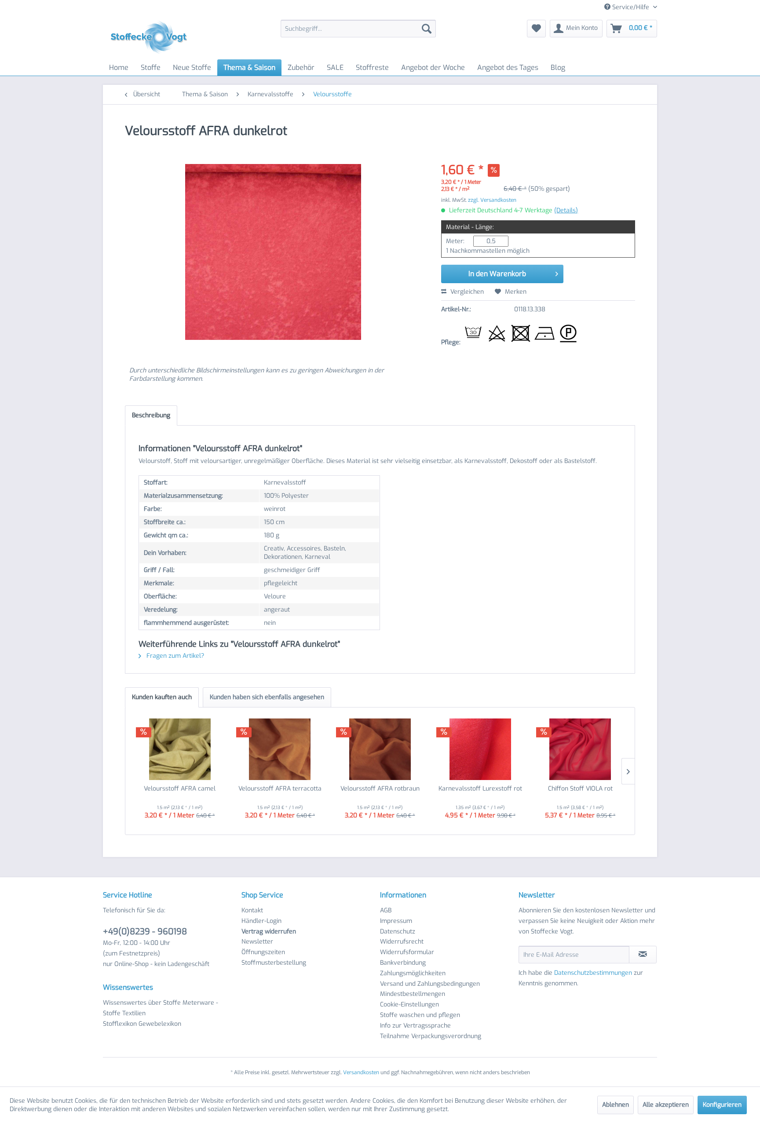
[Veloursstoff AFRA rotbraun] (380, 749)
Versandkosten (361, 1072)
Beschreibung (151, 415)
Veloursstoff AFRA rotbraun (380, 788)
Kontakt (252, 910)
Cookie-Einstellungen (409, 1004)
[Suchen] (426, 28)
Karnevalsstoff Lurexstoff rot (480, 788)
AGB (385, 910)
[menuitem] (358, 28)
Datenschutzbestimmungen (593, 973)
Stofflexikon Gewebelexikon (142, 1024)
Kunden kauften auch (162, 697)
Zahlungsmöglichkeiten (413, 973)
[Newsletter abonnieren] (643, 954)
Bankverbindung (403, 963)
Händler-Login (261, 921)
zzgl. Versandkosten (492, 200)
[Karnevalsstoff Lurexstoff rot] (480, 749)
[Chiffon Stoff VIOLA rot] (580, 749)
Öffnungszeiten (263, 952)
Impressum (396, 921)
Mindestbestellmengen (412, 994)
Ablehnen (615, 1105)
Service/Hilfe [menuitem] (630, 7)
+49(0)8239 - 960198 (145, 931)
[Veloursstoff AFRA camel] (179, 749)
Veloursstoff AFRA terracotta (280, 788)
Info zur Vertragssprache (415, 1025)
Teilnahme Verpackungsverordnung (430, 1036)
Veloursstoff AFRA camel (180, 788)
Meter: (455, 241)
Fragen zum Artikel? (174, 656)
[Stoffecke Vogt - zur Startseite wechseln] (151, 37)
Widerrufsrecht (402, 941)
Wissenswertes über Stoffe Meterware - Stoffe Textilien (160, 1008)
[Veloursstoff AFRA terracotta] (280, 749)
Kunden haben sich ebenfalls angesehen (267, 697)
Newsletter (257, 941)
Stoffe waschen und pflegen (420, 1015)
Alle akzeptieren (666, 1105)
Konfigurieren (722, 1105)
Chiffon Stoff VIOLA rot (580, 788)
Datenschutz (397, 931)
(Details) (566, 210)
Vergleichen (466, 292)
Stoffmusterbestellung (273, 963)
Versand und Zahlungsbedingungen (430, 984)
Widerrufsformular (407, 952)
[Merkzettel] (536, 28)
